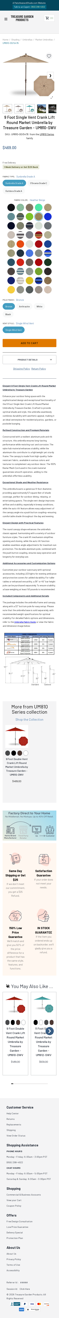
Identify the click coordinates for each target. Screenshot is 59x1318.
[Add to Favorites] (49, 56)
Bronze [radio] (8, 306)
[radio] (11, 207)
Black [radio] (8, 314)
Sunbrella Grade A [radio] (14, 183)
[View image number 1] (7, 109)
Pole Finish (8, 300)
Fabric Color (20, 200)
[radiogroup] (29, 187)
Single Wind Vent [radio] (13, 330)
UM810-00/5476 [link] (11, 43)
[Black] (13, 753)
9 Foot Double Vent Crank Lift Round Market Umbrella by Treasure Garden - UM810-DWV (16, 766)
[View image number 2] (19, 109)
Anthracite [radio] (24, 306)
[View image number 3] (30, 109)
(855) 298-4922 (38, 6)
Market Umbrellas (44, 39)
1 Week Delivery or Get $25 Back (21, 167)
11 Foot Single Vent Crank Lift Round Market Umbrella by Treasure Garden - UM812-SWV (43, 1042)
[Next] (50, 1031)
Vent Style (8, 323)
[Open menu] (6, 19)
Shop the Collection (29, 719)
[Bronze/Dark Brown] (19, 753)
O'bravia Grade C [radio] (38, 183)
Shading (15, 39)
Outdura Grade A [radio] (13, 191)
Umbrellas (27, 39)
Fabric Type (8, 176)
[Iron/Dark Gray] (7, 753)
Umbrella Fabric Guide (25, 622)
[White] (25, 753)
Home (5, 39)
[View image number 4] (41, 109)
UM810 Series (47, 134)
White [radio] (39, 306)
